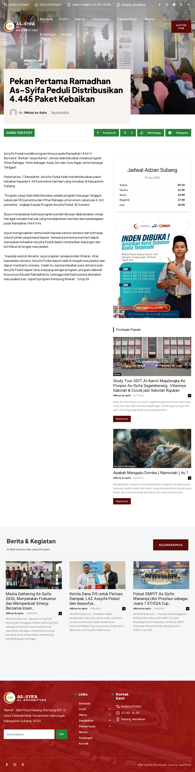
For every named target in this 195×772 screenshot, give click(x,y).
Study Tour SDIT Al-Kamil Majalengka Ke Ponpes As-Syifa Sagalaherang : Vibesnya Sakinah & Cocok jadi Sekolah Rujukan (149, 386)
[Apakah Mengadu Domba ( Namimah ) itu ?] (152, 448)
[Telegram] (174, 4)
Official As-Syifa (35, 112)
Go (61, 734)
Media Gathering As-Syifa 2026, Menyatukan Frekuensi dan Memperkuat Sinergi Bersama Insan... (31, 601)
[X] (181, 4)
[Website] (188, 4)
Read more (122, 418)
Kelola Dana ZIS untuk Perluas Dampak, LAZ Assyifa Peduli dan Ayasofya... (96, 599)
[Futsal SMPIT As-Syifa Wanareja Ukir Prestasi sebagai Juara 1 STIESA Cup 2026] (161, 575)
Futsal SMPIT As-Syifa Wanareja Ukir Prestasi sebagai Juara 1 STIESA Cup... (160, 599)
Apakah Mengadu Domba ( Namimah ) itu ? (150, 472)
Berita (117, 374)
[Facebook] (159, 4)
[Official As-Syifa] (14, 112)
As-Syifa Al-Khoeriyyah (125, 466)
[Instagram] (166, 4)
